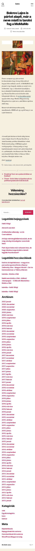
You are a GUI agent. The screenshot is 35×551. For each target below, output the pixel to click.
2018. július (6, 342)
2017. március (7, 377)
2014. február (7, 468)
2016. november (8, 388)
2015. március (7, 436)
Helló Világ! (6, 224)
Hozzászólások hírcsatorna (12, 534)
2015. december (8, 414)
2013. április (6, 492)
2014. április (6, 463)
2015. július (6, 428)
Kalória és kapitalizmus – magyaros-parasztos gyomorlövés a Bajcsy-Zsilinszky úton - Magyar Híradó (16, 265)
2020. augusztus (8, 310)
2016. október (7, 390)
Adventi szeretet (8, 228)
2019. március (7, 326)
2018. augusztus (8, 339)
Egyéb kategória (8, 513)
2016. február (7, 409)
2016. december (8, 385)
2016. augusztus (8, 396)
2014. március (7, 466)
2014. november (8, 447)
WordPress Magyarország (12, 537)
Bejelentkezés (7, 529)
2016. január (6, 412)
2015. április (6, 433)
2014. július (6, 457)
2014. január (6, 471)
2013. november (8, 476)
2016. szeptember (9, 393)
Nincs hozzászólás (19, 31)
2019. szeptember (9, 318)
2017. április (6, 374)
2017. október (7, 361)
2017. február (7, 380)
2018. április (6, 347)
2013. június (6, 490)
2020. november (8, 307)
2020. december (8, 304)
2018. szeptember (9, 336)
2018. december (8, 331)
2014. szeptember (9, 452)
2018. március (7, 350)
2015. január (6, 441)
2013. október (7, 479)
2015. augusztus (8, 425)
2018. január (6, 353)
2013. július (6, 487)
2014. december (8, 444)
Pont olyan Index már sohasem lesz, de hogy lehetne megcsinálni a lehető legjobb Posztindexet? (17, 250)
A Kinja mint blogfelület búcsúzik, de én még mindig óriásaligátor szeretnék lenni (17, 241)
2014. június (6, 460)
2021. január (6, 302)
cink (13, 165)
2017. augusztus (8, 366)
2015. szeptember (9, 423)
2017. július (6, 369)
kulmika (5, 274)
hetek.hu (8, 160)
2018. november (8, 334)
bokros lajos (8, 165)
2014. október (7, 449)
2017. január (6, 382)
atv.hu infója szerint (24, 96)
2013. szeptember (9, 482)
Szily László (15, 28)
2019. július (6, 320)
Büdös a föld (14, 274)
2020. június (6, 312)
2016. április (6, 404)
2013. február (7, 498)
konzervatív (19, 165)
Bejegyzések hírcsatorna (11, 531)
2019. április (6, 323)
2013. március (7, 495)
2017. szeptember (9, 363)
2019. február (7, 328)
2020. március (7, 315)
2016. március (7, 406)
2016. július (6, 398)
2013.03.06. (27, 28)
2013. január (6, 501)
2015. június (6, 431)
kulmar (4, 519)
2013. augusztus (8, 484)
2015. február (7, 439)
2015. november (8, 417)
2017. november (8, 358)
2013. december (8, 474)
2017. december (8, 355)
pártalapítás (28, 165)
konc (17, 4)
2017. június (6, 371)
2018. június (6, 345)
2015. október (7, 420)
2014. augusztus (8, 455)
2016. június (6, 401)
